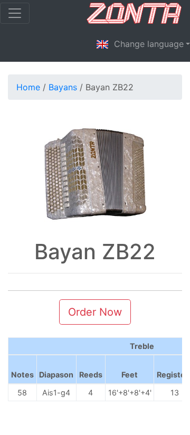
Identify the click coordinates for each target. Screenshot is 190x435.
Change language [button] (146, 44)
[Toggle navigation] (15, 13)
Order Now (95, 312)
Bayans (63, 87)
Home (28, 87)
